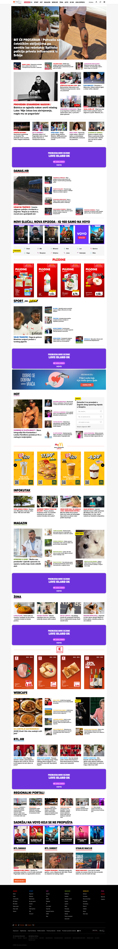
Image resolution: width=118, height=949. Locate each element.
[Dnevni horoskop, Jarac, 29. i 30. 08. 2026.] (68, 253)
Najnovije (103, 896)
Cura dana (85, 896)
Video (103, 894)
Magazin (47, 2)
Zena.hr (20, 938)
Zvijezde (48, 894)
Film (47, 896)
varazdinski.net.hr (58, 938)
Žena (61, 2)
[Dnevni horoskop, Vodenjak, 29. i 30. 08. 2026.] (81, 253)
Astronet (85, 894)
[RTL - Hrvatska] (95, 931)
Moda (66, 906)
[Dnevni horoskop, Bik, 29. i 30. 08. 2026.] (41, 249)
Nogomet (31, 894)
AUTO (66, 2)
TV (46, 904)
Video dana (85, 913)
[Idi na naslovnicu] (17, 3)
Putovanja (67, 909)
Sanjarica (103, 899)
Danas (15, 891)
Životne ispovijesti (68, 916)
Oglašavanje (23, 931)
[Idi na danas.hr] (28, 2)
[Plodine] (59, 261)
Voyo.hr (25, 938)
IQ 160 (72, 2)
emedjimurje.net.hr (33, 938)
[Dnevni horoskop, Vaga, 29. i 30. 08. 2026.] (28, 253)
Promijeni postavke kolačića (69, 931)
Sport (36, 2)
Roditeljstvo (67, 911)
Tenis (30, 906)
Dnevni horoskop (86, 899)
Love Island (48, 906)
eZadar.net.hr (90, 938)
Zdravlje (66, 913)
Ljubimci (66, 904)
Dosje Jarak (15, 909)
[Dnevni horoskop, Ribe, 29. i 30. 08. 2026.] (94, 253)
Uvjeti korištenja (32, 931)
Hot (41, 2)
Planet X (85, 906)
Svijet (14, 896)
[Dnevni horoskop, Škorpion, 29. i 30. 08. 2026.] (41, 253)
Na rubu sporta (32, 901)
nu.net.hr (97, 938)
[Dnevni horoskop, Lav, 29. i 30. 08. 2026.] (81, 249)
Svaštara (85, 909)
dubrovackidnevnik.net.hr (79, 938)
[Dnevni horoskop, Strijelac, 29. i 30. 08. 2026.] (55, 253)
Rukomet (31, 896)
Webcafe (55, 2)
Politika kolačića (41, 931)
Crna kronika (15, 899)
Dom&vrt (66, 896)
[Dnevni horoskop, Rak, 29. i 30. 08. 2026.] (68, 249)
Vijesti (14, 894)
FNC (30, 911)
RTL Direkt (15, 904)
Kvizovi (84, 911)
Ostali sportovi (32, 909)
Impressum (15, 931)
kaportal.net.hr (49, 938)
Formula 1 (31, 913)
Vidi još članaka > (20, 881)
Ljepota (66, 901)
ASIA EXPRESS (80, 2)
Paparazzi (48, 901)
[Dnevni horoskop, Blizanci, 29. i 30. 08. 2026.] (55, 249)
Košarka (31, 904)
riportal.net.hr (68, 938)
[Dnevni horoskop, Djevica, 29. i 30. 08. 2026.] (94, 249)
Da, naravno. (82, 411)
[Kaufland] (59, 650)
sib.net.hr (41, 938)
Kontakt (59, 931)
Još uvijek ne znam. (84, 422)
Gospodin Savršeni (50, 911)
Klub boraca (31, 899)
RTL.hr (14, 938)
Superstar (48, 909)
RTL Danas (15, 901)
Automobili (67, 918)
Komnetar (85, 901)
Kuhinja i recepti (68, 899)
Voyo (47, 916)
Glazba (47, 899)
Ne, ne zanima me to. (84, 417)
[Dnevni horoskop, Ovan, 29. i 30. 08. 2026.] (28, 249)
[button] (15, 227)
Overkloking (85, 904)
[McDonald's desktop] (59, 449)
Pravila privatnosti (51, 931)
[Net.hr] (102, 931)
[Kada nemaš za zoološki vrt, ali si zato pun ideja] (90, 544)
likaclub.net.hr (32, 940)
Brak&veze (67, 894)
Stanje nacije (16, 906)
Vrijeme (14, 911)
